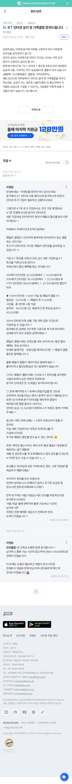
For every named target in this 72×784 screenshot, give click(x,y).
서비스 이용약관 (28, 722)
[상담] (64, 777)
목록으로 (36, 109)
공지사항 (20, 635)
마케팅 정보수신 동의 (47, 722)
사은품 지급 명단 (49, 635)
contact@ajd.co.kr (24, 681)
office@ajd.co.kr (24, 693)
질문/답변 (7, 22)
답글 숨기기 (10, 175)
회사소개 (7, 635)
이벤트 (32, 635)
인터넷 (20, 22)
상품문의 (31, 22)
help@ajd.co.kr (22, 685)
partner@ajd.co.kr (24, 689)
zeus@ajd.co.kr (37, 677)
